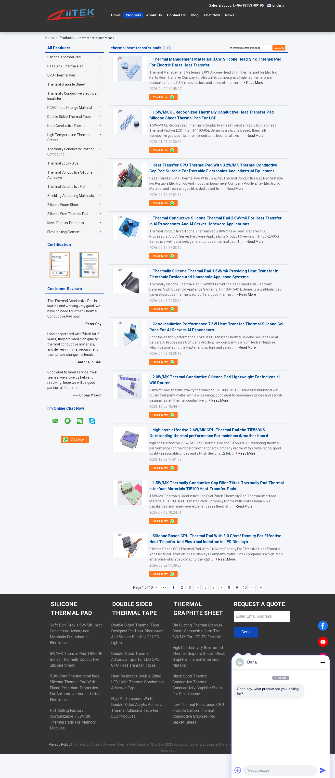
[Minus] (323, 662)
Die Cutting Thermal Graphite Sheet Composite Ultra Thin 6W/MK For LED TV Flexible (197, 631)
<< (165, 587)
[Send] (323, 770)
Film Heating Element (64, 232)
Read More (254, 83)
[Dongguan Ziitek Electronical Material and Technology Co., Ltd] (72, 14)
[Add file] (237, 770)
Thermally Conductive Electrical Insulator (72, 96)
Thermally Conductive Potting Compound (70, 151)
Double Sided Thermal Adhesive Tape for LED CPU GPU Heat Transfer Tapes (135, 659)
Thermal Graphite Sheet (66, 84)
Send (246, 632)
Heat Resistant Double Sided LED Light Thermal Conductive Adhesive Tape (137, 682)
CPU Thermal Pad (61, 75)
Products (133, 15)
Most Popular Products (65, 223)
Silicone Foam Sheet (63, 205)
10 (245, 587)
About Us (154, 15)
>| (260, 587)
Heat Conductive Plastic (66, 126)
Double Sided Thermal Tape (69, 117)
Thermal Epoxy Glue (62, 163)
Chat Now (212, 15)
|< (156, 587)
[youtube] (323, 642)
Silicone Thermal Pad (64, 57)
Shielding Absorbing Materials (70, 196)
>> (253, 587)
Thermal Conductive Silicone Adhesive (69, 174)
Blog (195, 15)
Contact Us (176, 15)
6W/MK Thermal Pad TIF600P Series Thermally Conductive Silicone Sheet (76, 659)
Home (116, 15)
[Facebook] (323, 625)
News (229, 15)
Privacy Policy (59, 744)
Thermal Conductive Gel (66, 187)
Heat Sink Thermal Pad (65, 66)
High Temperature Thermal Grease (68, 137)
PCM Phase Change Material (69, 108)
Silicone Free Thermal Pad (67, 214)
